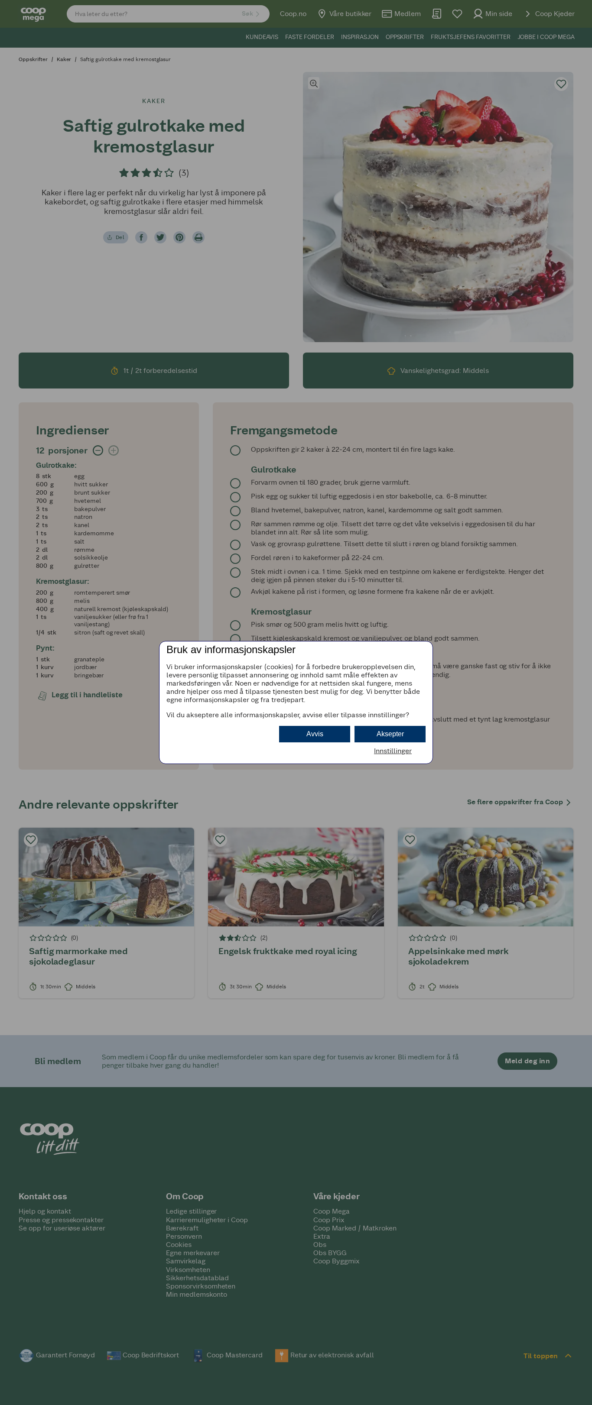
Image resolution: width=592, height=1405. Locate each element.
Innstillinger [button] (393, 751)
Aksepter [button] (390, 734)
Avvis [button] (314, 734)
